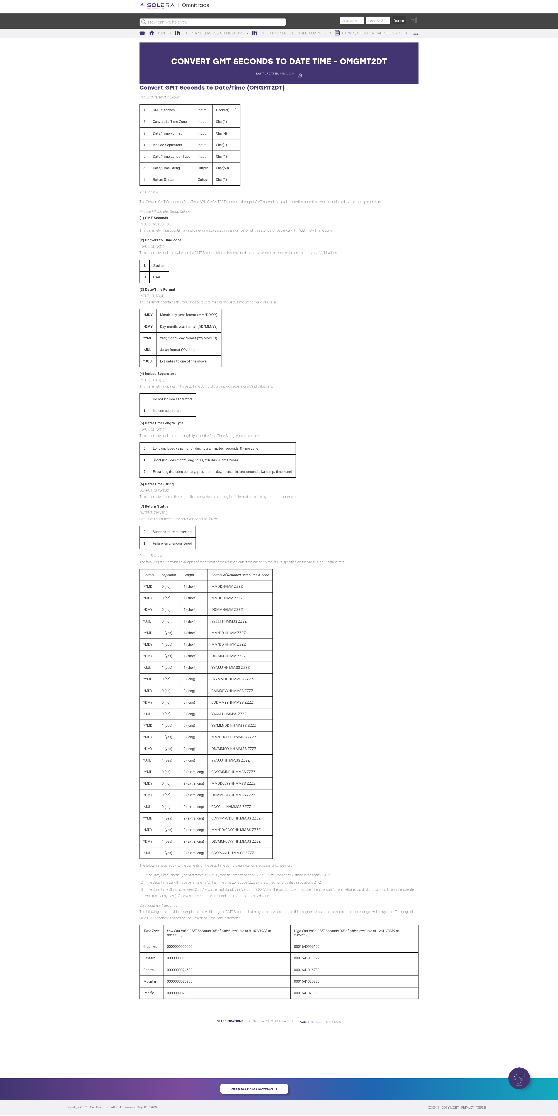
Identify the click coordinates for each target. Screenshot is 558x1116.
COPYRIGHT (450, 1107)
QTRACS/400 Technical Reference (372, 33)
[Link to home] (174, 9)
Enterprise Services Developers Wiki (293, 33)
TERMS (481, 1107)
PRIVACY (467, 1107)
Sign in (399, 20)
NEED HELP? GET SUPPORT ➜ (254, 1088)
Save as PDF (300, 75)
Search (144, 22)
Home (161, 33)
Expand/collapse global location (415, 32)
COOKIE (433, 1107)
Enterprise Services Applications (213, 33)
